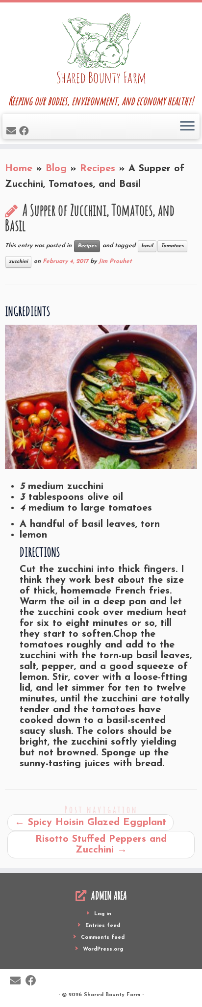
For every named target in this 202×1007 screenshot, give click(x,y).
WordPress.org (103, 949)
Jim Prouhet (115, 261)
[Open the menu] (187, 126)
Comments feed (103, 937)
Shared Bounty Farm (112, 995)
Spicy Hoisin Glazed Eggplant (90, 822)
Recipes (97, 169)
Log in (102, 914)
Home (18, 169)
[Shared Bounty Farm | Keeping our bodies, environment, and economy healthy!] (101, 49)
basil (147, 246)
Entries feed (102, 926)
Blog (56, 169)
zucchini (18, 261)
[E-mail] (12, 132)
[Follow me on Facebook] (25, 132)
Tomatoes (172, 246)
